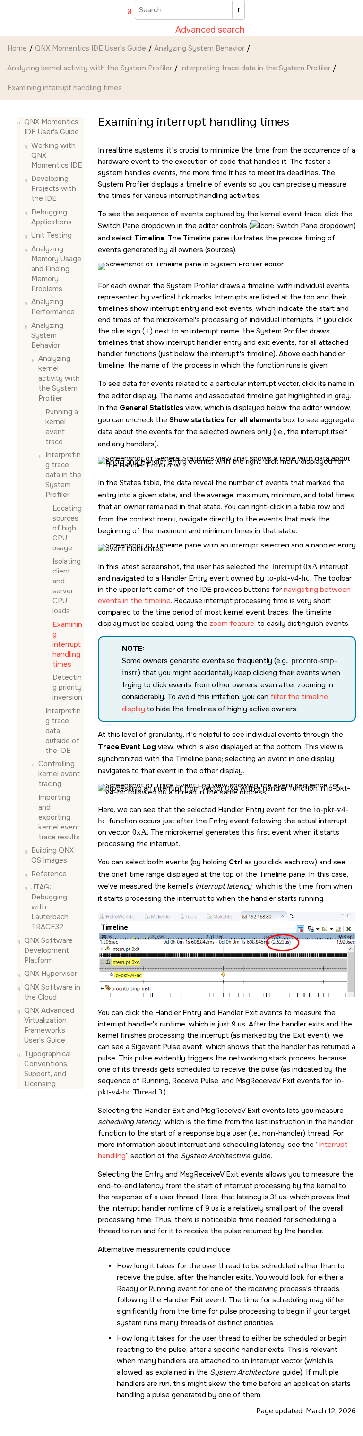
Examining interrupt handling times (64, 88)
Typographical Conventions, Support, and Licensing (47, 1068)
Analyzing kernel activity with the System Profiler (89, 68)
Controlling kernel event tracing (59, 773)
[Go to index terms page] (125, 12)
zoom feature (231, 623)
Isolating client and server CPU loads (66, 585)
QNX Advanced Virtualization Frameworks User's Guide (49, 1025)
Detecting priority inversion (67, 687)
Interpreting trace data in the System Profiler (255, 68)
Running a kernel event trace (61, 426)
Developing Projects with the (53, 188)
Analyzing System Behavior (199, 48)
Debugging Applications (51, 217)
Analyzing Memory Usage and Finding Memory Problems (56, 268)
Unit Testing (51, 235)
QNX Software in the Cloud (52, 992)
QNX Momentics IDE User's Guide (90, 48)
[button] (20, 122)
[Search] (238, 10)
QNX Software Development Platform (48, 950)
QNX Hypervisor (50, 973)
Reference (49, 874)
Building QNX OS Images (52, 855)
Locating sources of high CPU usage (67, 528)
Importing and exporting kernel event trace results (59, 817)
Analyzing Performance (53, 306)
